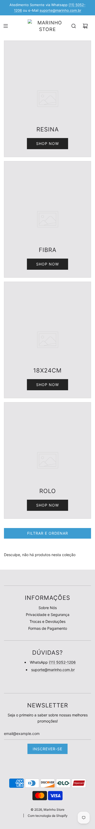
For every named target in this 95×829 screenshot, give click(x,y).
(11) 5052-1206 (62, 662)
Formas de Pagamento (47, 628)
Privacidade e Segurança (47, 614)
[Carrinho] (85, 26)
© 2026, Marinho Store (47, 810)
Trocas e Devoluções (47, 621)
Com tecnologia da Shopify (48, 816)
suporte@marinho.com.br (60, 10)
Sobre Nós (48, 607)
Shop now (47, 143)
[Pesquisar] (73, 26)
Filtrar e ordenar (47, 533)
